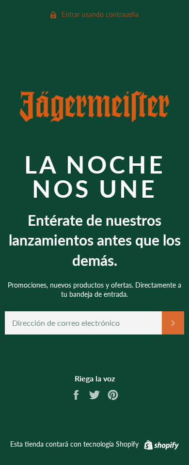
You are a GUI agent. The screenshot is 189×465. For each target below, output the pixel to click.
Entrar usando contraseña (99, 14)
